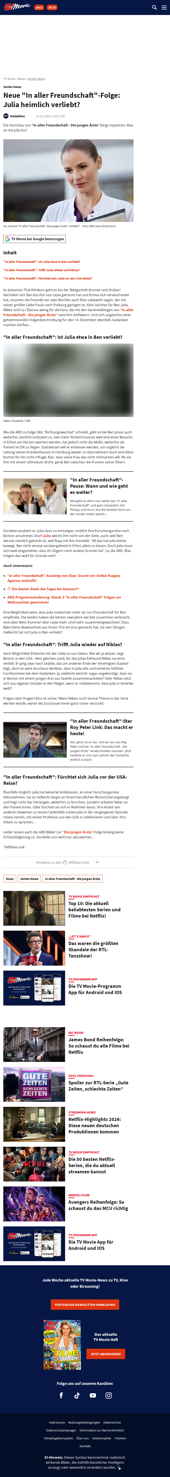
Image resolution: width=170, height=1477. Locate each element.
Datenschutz (112, 1422)
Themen (120, 1438)
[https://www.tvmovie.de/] (17, 7)
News (21, 79)
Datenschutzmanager (61, 1430)
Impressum (57, 1422)
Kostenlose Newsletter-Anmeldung (85, 1305)
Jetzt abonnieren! (106, 1354)
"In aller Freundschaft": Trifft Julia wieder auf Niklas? (41, 270)
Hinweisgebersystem (58, 1438)
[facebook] (61, 1395)
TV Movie (9, 79)
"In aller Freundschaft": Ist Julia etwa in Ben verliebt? (41, 262)
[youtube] (93, 1395)
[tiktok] (77, 1395)
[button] (68, 265)
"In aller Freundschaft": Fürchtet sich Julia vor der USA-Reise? (47, 278)
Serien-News (36, 79)
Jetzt (39, 7)
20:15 (52, 7)
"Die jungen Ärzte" (77, 832)
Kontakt (85, 1446)
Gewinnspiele (101, 1438)
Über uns (82, 1438)
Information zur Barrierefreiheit (102, 1430)
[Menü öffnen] (164, 7)
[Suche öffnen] (154, 7)
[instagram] (108, 1395)
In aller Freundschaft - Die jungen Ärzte (72, 879)
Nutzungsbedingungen (84, 1422)
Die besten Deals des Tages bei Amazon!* (45, 589)
